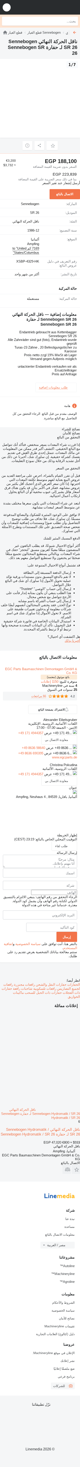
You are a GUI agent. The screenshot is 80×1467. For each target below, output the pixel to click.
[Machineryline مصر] (49, 7)
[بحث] (6, 21)
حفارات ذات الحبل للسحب (43, 992)
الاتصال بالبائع (64, 194)
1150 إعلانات (49, 681)
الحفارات (73, 984)
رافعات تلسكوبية (44, 988)
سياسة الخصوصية (28, 944)
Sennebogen (30, 204)
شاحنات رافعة (22, 988)
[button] (6, 7)
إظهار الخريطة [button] (67, 835)
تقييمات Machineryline (59, 1326)
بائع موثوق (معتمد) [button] (58, 677)
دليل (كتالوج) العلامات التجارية (55, 1334)
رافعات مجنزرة (24, 984)
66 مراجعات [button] (38, 696)
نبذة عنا (70, 1219)
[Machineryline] (5, 32)
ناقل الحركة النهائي (25, 221)
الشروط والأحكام (63, 1302)
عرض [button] (47, 733)
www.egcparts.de (64, 757)
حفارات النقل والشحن (50, 984)
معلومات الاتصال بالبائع (60, 1234)
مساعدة (69, 1226)
